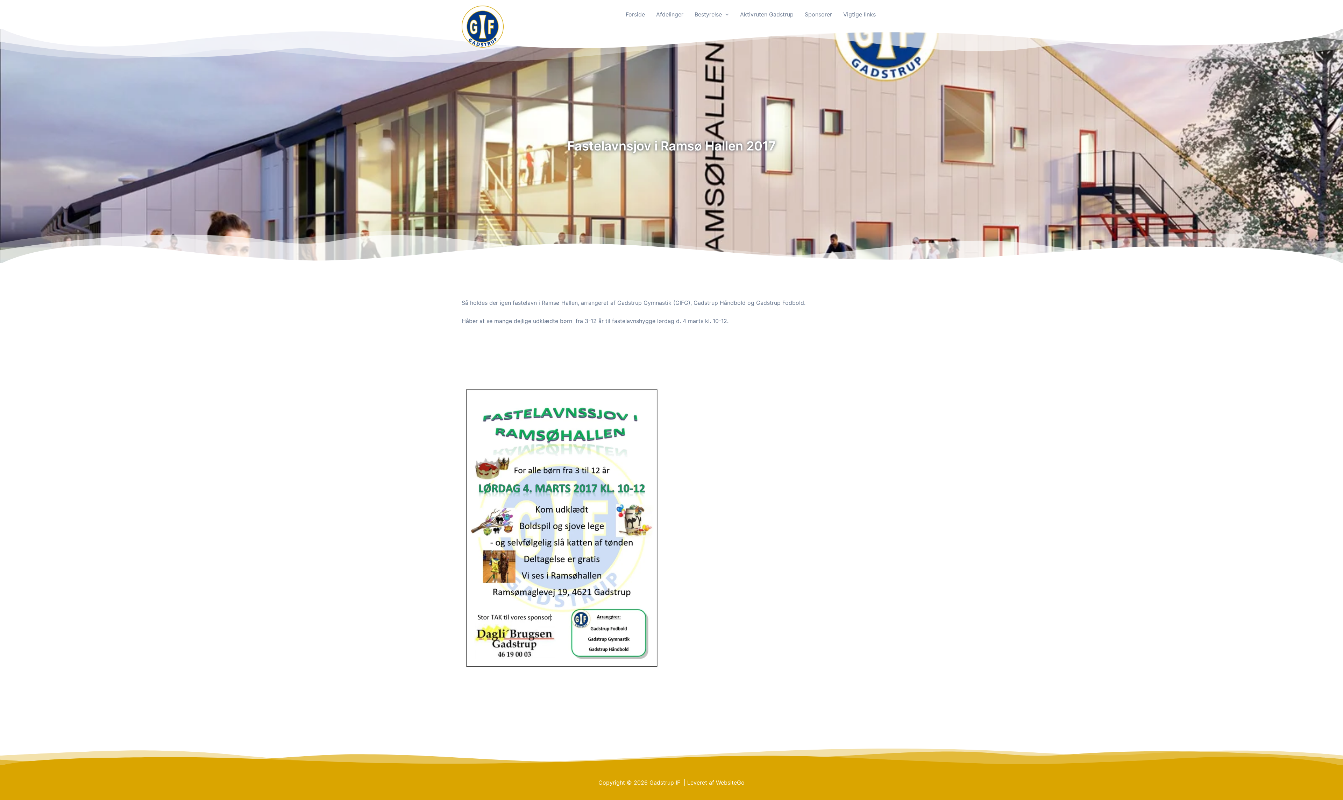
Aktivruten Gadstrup (767, 14)
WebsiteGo (730, 782)
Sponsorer (818, 14)
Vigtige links (859, 14)
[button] (725, 14)
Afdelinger (669, 14)
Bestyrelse (708, 14)
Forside (635, 14)
